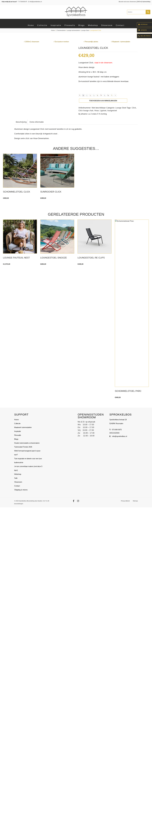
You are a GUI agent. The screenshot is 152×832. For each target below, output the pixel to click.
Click (134, 108)
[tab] (21, 122)
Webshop (17, 474)
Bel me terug (145, 36)
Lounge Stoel (85, 30)
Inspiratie (17, 431)
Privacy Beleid (125, 501)
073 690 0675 (117, 430)
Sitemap (135, 501)
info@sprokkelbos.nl (35, 1)
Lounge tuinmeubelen (73, 30)
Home (53, 30)
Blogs (16, 439)
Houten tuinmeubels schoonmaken (27, 443)
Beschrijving (21, 122)
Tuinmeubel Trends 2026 (23, 447)
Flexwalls (17, 435)
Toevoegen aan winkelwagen (103, 101)
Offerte (143, 30)
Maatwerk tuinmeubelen (23, 427)
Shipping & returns (21, 490)
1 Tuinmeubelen (61, 30)
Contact (17, 486)
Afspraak (144, 24)
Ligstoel (103, 111)
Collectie (17, 423)
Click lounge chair (85, 111)
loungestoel (112, 111)
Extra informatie (37, 122)
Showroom (18, 482)
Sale (15, 478)
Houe (96, 111)
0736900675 (22, 1)
